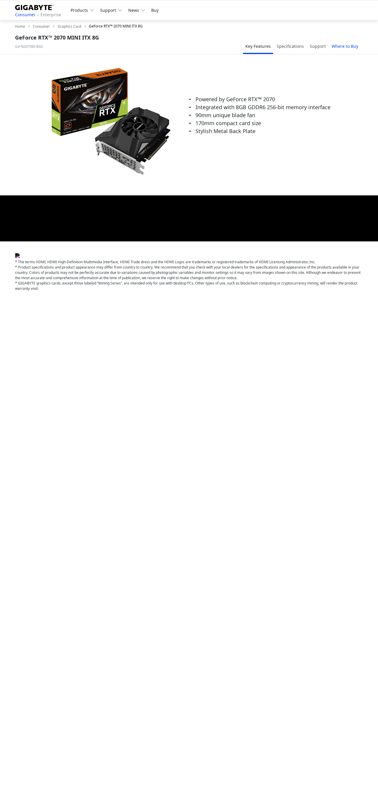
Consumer (25, 14)
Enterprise (50, 14)
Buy (155, 10)
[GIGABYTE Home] (36, 6)
